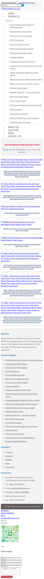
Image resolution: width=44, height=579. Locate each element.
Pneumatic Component (19, 114)
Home (11, 13)
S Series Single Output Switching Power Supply (26, 67)
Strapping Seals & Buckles (20, 122)
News (11, 133)
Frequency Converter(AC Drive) (22, 62)
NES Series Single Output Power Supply (26, 79)
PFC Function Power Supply (21, 53)
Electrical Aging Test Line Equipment (24, 118)
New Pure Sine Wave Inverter (22, 49)
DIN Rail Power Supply (19, 88)
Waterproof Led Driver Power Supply (24, 84)
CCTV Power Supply (18, 101)
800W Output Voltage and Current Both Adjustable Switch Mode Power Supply (22, 245)
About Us (13, 127)
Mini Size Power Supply (19, 97)
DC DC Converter (17, 40)
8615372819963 (7, 513)
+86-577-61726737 (8, 3)
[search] (23, 5)
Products (14, 16)
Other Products (16, 109)
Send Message (7, 577)
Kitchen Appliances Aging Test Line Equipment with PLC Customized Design (22, 214)
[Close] (2, 556)
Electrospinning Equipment (20, 32)
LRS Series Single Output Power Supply (26, 105)
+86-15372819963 (21, 492)
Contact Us (14, 136)
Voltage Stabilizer (17, 57)
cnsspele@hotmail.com (26, 3)
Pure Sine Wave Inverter (19, 44)
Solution (13, 130)
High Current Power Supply (21, 36)
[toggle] (21, 9)
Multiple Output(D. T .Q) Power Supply (25, 92)
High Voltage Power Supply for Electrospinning (22, 26)
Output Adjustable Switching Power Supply (24, 74)
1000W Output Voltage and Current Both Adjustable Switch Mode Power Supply (22, 229)
